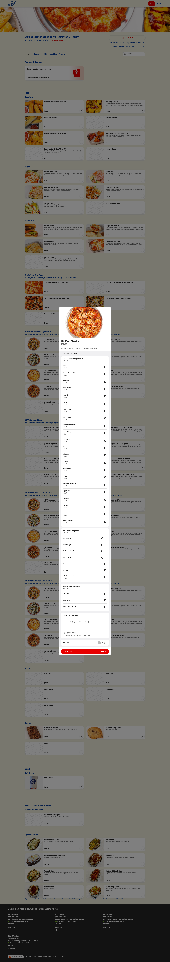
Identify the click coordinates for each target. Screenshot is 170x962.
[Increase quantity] (105, 642)
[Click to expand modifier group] (105, 538)
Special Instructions (70, 616)
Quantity (66, 643)
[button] (85, 322)
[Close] (107, 310)
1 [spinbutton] (102, 643)
